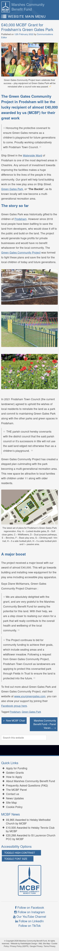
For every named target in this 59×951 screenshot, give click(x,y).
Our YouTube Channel (31, 916)
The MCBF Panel (16, 789)
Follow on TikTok (29, 925)
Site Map (11, 802)
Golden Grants (15, 772)
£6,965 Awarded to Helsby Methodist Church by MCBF (28, 821)
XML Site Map (44, 943)
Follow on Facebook (30, 907)
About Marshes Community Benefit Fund (30, 781)
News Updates (15, 798)
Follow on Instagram (31, 912)
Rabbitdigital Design (28, 943)
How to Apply (14, 777)
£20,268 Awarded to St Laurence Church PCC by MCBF (30, 837)
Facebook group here (14, 706)
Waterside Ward (32, 155)
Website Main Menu (27, 16)
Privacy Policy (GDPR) (19, 946)
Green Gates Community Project (21, 252)
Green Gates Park (12, 189)
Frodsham (21, 219)
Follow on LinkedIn (31, 921)
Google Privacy (36, 946)
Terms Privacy (49, 946)
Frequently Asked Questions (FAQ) (27, 785)
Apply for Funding (16, 768)
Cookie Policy (14, 807)
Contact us (12, 794)
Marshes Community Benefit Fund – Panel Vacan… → (44, 724)
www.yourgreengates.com (30, 696)
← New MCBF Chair (14, 720)
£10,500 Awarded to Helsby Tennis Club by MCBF (30, 829)
